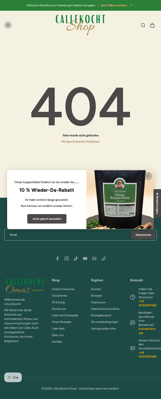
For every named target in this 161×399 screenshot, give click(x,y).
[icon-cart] (152, 25)
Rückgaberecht (101, 315)
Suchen (96, 289)
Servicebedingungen (104, 322)
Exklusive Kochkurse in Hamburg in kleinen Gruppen (61, 5)
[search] (143, 25)
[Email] (94, 258)
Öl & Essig (58, 302)
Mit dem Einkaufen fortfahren (80, 141)
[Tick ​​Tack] (75, 258)
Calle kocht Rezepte (65, 315)
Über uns (58, 335)
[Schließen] (148, 176)
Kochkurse (59, 309)
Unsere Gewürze (63, 289)
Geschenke (59, 295)
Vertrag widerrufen (103, 328)
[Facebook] (57, 258)
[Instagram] (66, 258)
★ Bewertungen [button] (157, 203)
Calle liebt (58, 328)
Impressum (98, 302)
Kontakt (57, 341)
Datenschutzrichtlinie (104, 309)
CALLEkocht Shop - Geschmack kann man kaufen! (86, 388)
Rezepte (96, 295)
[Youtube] (85, 258)
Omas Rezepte (61, 322)
